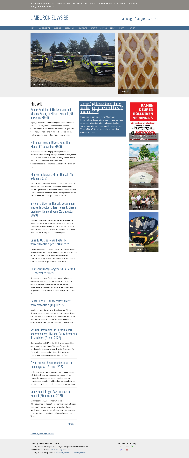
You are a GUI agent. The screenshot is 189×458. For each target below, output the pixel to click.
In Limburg (82, 28)
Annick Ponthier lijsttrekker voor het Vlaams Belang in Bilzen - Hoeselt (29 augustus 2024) (52, 113)
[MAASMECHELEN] (143, 213)
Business (57, 28)
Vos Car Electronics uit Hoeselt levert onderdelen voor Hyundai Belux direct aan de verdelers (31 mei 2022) (54, 333)
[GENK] (143, 145)
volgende (71, 424)
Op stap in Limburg (99, 28)
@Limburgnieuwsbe (64, 452)
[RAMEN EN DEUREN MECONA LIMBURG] (143, 102)
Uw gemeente (44, 28)
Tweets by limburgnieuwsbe (42, 434)
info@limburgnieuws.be (60, 449)
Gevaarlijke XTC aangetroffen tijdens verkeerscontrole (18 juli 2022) (51, 302)
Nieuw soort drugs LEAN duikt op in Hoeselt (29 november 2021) (50, 393)
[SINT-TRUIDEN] (73, 35)
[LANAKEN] (143, 191)
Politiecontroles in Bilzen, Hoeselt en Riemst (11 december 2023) (51, 144)
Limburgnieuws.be (49, 17)
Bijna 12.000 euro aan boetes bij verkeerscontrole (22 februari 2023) (51, 242)
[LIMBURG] (138, 35)
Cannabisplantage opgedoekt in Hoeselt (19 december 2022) (53, 270)
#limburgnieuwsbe (80, 452)
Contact (131, 28)
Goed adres (69, 28)
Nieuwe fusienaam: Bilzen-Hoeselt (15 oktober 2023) (52, 176)
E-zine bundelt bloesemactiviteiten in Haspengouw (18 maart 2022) (51, 364)
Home (33, 28)
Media (112, 28)
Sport (121, 28)
